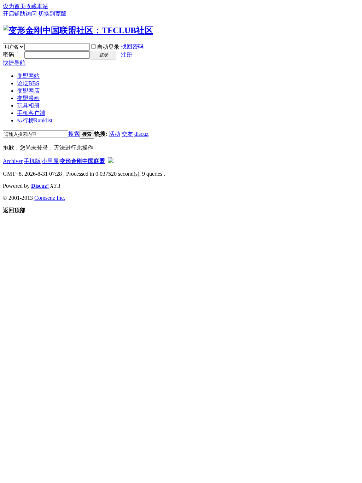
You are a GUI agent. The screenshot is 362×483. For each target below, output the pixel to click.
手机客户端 (31, 113)
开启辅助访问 (20, 14)
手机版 (32, 161)
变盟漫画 (28, 98)
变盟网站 (28, 76)
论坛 (28, 83)
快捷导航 (14, 63)
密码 (8, 55)
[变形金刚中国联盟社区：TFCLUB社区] (78, 30)
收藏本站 (36, 6)
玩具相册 (28, 106)
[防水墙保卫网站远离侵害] (110, 161)
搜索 (74, 134)
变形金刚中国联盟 (82, 161)
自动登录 (108, 47)
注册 (126, 55)
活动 (114, 134)
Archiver (13, 161)
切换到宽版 (52, 14)
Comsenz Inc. (49, 198)
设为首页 (14, 6)
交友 (127, 134)
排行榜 (34, 120)
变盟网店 (28, 91)
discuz (141, 134)
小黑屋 (50, 161)
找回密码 (132, 46)
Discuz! (40, 186)
